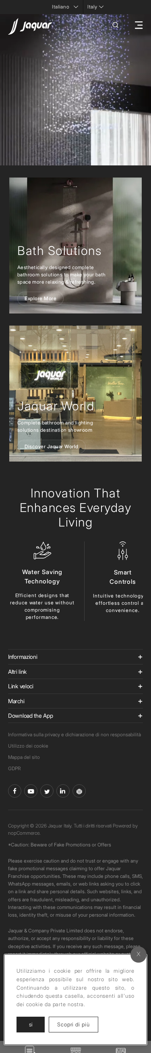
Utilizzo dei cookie (28, 746)
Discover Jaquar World (52, 446)
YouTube (30, 791)
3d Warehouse (79, 791)
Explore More (40, 298)
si (31, 1024)
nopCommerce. (24, 833)
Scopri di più (77, 1024)
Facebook (14, 791)
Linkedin (63, 791)
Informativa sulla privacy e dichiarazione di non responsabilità (74, 734)
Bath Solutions (59, 250)
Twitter (47, 791)
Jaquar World (55, 406)
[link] (75, 394)
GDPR (14, 768)
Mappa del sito (24, 757)
